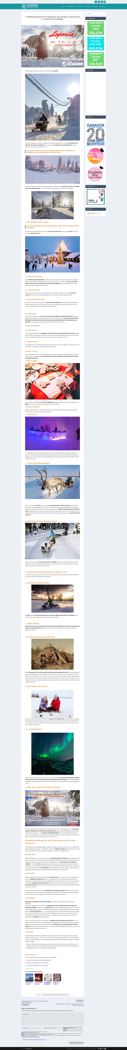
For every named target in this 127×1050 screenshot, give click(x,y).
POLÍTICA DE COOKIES (91, 1048)
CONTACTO (102, 6)
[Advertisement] (96, 93)
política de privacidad (32, 1037)
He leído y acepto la (34, 1039)
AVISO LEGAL (70, 1048)
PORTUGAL (94, 6)
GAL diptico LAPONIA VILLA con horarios (36, 965)
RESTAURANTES (80, 6)
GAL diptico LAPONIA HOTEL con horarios (37, 963)
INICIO (63, 6)
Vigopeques (29, 1048)
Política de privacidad (39, 1039)
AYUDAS (88, 6)
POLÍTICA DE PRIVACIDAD (79, 1048)
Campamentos (71, 6)
